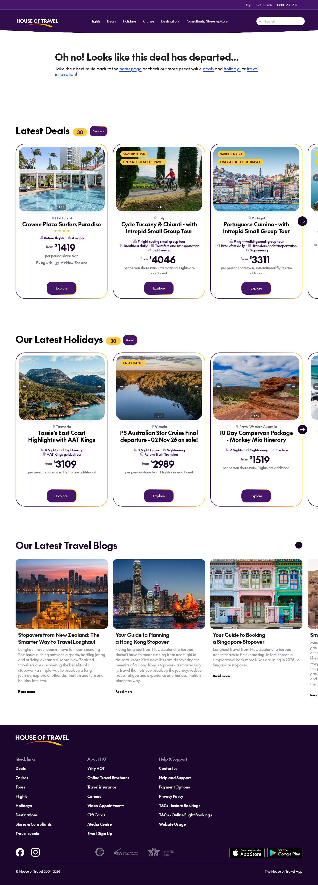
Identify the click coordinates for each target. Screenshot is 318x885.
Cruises (148, 21)
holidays (232, 68)
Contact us (168, 768)
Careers (94, 796)
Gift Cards (96, 814)
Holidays (129, 21)
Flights (95, 21)
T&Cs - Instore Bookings (179, 805)
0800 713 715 (287, 4)
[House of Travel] (37, 21)
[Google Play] (284, 853)
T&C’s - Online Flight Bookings (185, 814)
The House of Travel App (283, 871)
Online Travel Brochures (108, 777)
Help (248, 5)
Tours (20, 787)
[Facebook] (20, 851)
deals (208, 68)
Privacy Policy (171, 796)
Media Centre (99, 824)
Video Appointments (105, 805)
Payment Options (174, 787)
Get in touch (264, 5)
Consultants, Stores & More (207, 21)
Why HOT (96, 768)
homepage (130, 68)
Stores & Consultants (34, 824)
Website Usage (172, 824)
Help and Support (175, 777)
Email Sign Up (99, 833)
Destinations (170, 21)
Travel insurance (101, 787)
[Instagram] (35, 851)
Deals (111, 21)
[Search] (260, 21)
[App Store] (247, 853)
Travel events (27, 833)
